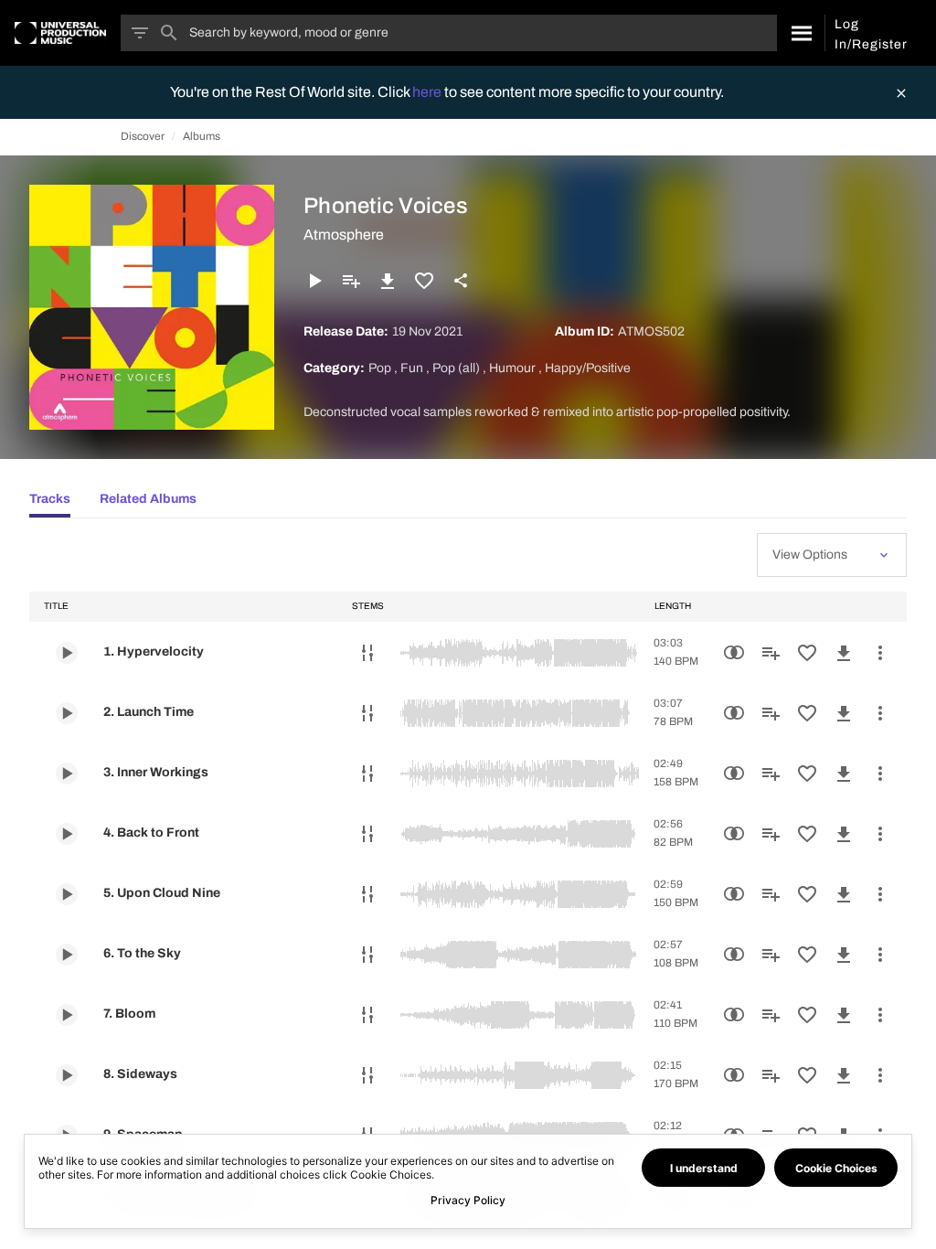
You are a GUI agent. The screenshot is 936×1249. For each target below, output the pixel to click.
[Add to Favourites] (424, 281)
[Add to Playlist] (351, 281)
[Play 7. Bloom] (67, 1015)
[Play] (314, 281)
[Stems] (367, 653)
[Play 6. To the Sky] (67, 955)
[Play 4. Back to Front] (67, 834)
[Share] (461, 281)
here (428, 92)
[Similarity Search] (734, 653)
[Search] (800, 33)
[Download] (388, 281)
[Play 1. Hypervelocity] (67, 653)
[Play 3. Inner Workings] (67, 773)
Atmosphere (343, 234)
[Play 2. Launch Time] (67, 713)
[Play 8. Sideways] (67, 1075)
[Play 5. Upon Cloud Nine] (67, 894)
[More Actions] (880, 653)
